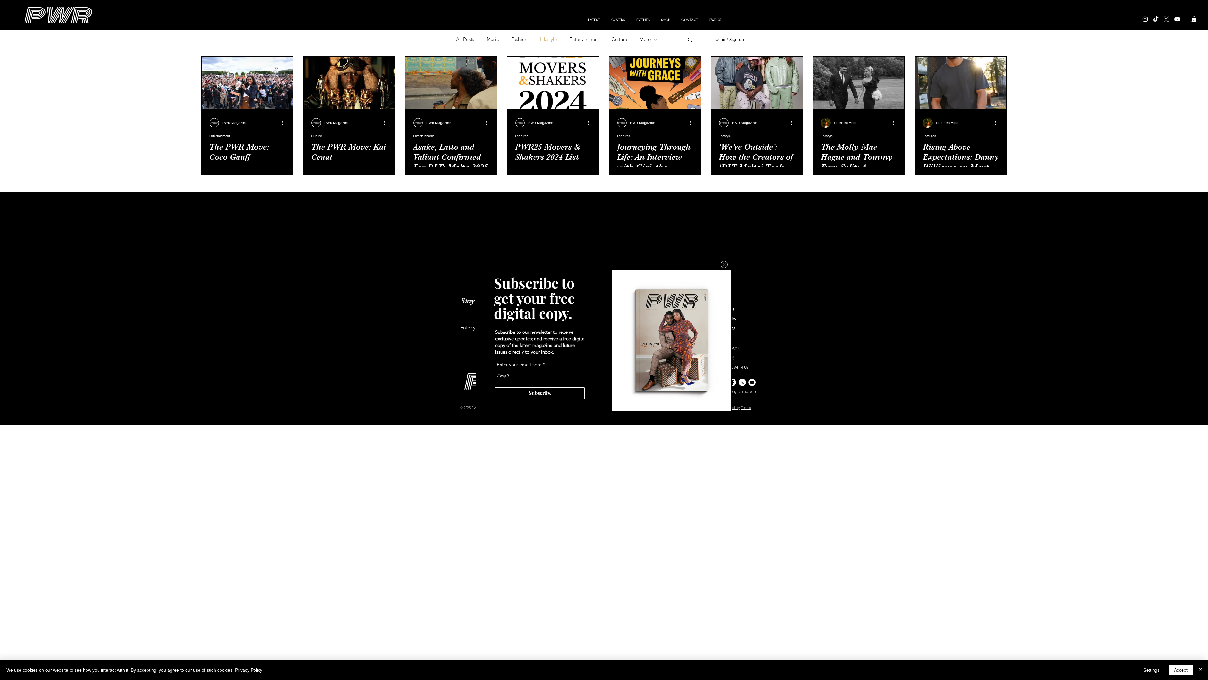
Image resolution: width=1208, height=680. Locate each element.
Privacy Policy (248, 670)
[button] (724, 264)
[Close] (1200, 670)
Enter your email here (519, 364)
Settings (1152, 670)
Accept (1181, 670)
